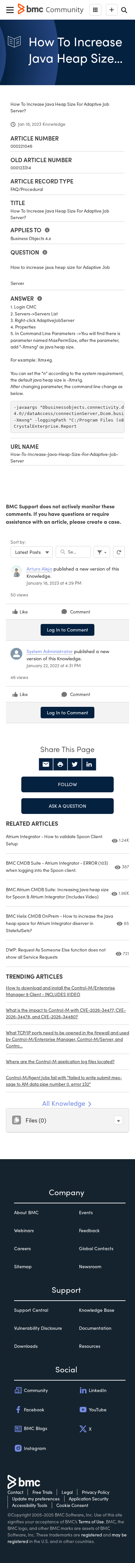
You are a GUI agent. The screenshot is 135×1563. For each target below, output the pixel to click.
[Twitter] (75, 764)
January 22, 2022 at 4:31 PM (54, 665)
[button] (118, 1120)
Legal (67, 1492)
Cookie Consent (72, 1505)
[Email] (46, 764)
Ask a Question (67, 805)
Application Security (88, 1499)
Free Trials (42, 1492)
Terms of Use (91, 1521)
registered (91, 1535)
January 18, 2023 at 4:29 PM (54, 583)
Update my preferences (36, 1499)
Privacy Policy (95, 1492)
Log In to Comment (67, 629)
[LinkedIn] (89, 764)
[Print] (60, 764)
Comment (80, 612)
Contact (15, 1492)
